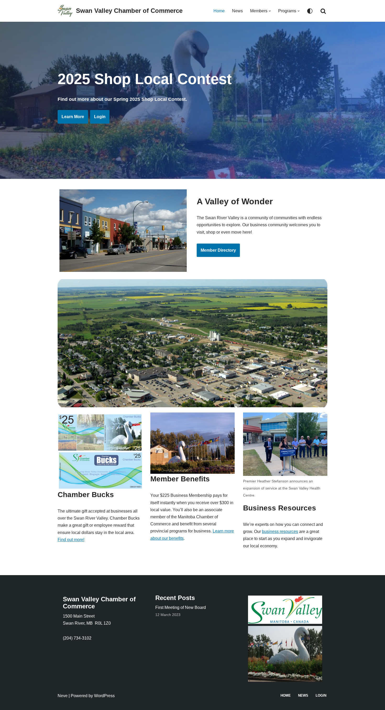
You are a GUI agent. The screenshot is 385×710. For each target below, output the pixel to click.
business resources (280, 531)
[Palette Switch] (309, 11)
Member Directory (218, 250)
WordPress (104, 696)
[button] (270, 11)
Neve (63, 696)
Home (219, 11)
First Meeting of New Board (180, 607)
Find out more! (71, 539)
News (237, 11)
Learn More (73, 116)
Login (100, 116)
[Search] (323, 11)
